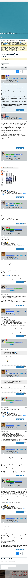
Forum (4, 40)
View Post (15, 352)
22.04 (17, 40)
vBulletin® (20, 575)
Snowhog (8, 502)
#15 (26, 524)
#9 (26, 349)
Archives (7, 40)
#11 (26, 407)
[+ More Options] (25, 110)
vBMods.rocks (24, 572)
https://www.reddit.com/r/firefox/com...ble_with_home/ (11, 462)
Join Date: (8, 80)
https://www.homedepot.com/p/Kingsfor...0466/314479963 (12, 88)
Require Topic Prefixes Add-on (16, 573)
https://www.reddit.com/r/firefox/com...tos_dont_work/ (11, 460)
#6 (26, 261)
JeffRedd (8, 113)
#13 (26, 455)
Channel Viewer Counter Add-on (16, 572)
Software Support (22, 40)
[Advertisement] (14, 16)
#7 (26, 294)
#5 (26, 237)
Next (25, 71)
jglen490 (8, 201)
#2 (26, 121)
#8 (26, 317)
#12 (26, 431)
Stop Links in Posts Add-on (16, 574)
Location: (8, 81)
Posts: (16, 80)
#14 (26, 489)
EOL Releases (12, 40)
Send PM (16, 81)
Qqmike (8, 275)
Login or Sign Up (24, 0)
